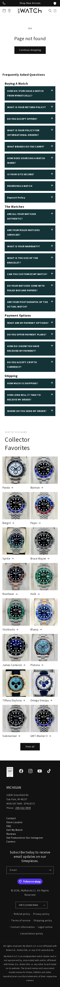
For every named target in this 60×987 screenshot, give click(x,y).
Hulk (33, 594)
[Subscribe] (49, 870)
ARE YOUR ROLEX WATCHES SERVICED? (23, 232)
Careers (10, 841)
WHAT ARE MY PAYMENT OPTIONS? (28, 323)
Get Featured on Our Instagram (24, 837)
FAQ (8, 826)
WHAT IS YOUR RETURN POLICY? (26, 107)
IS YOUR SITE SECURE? (20, 174)
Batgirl (6, 523)
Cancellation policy (31, 933)
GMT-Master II (39, 736)
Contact (11, 818)
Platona (35, 665)
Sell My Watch (14, 830)
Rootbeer (8, 594)
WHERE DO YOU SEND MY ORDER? (26, 411)
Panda (6, 487)
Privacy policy (41, 914)
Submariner (9, 736)
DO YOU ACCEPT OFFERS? (22, 119)
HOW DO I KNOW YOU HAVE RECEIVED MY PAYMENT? (23, 348)
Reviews (11, 834)
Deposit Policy (16, 197)
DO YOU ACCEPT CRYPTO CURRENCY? (22, 365)
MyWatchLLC (28, 890)
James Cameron (12, 665)
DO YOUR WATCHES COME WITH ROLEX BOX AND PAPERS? (26, 288)
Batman (35, 487)
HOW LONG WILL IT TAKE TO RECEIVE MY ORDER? (24, 397)
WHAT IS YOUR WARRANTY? (23, 246)
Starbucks (8, 629)
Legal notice (45, 927)
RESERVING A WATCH (19, 186)
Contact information (23, 927)
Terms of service (21, 920)
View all (30, 746)
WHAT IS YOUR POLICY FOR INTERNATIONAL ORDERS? (23, 133)
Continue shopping (30, 49)
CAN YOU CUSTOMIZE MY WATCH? (27, 274)
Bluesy (34, 629)
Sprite (6, 558)
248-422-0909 (23, 807)
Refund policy (22, 914)
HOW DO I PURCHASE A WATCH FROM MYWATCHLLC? (25, 93)
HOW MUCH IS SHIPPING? (22, 383)
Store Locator (14, 822)
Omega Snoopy (39, 700)
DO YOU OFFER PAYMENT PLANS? (26, 334)
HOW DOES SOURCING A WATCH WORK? (26, 160)
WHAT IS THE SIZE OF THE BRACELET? (22, 260)
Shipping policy (43, 920)
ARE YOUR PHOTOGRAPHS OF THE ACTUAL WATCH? (27, 304)
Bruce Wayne (38, 558)
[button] (55, 10)
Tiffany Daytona (12, 700)
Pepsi (33, 523)
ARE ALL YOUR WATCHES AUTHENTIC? (21, 216)
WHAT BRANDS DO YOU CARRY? (25, 146)
